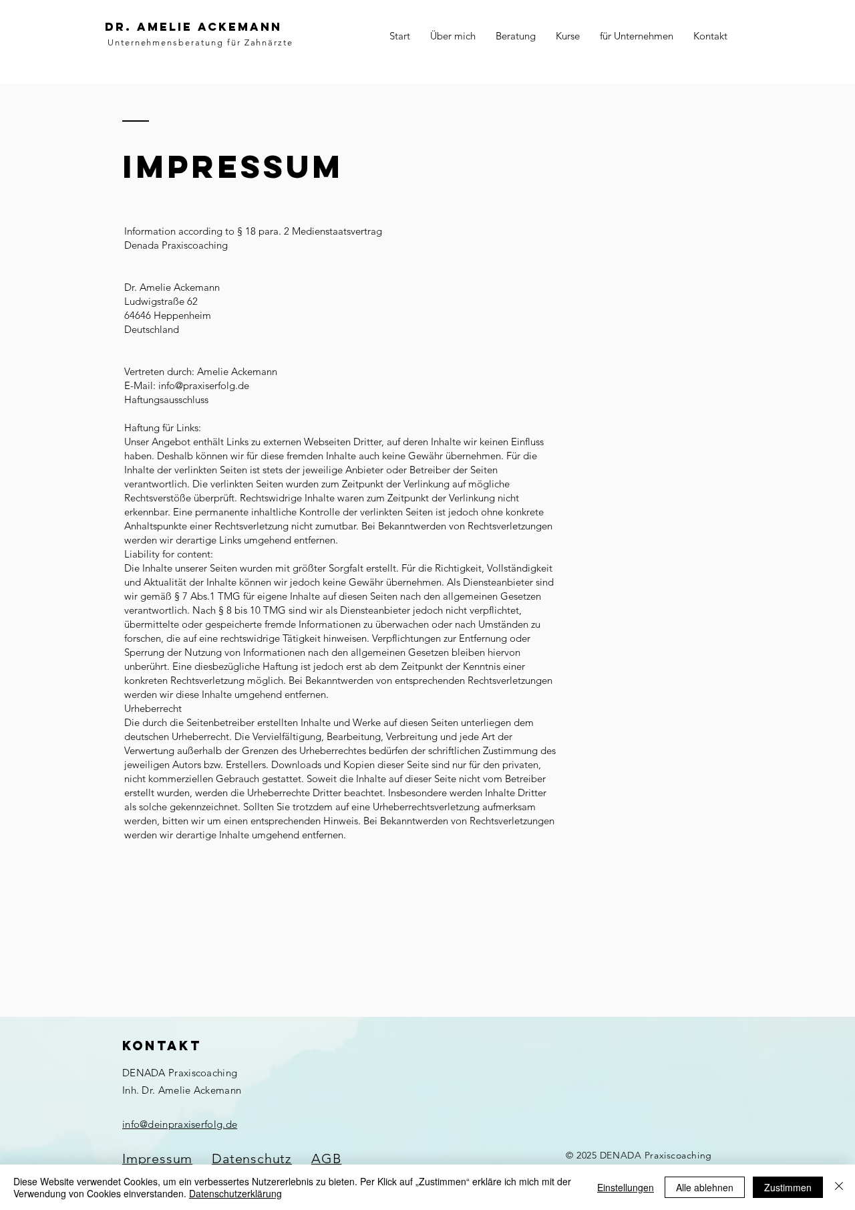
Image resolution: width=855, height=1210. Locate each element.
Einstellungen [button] (625, 1187)
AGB (326, 1159)
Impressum (157, 1159)
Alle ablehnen (704, 1187)
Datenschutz (252, 1159)
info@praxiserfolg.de (203, 385)
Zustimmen (788, 1187)
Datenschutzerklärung (235, 1193)
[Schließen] (839, 1187)
